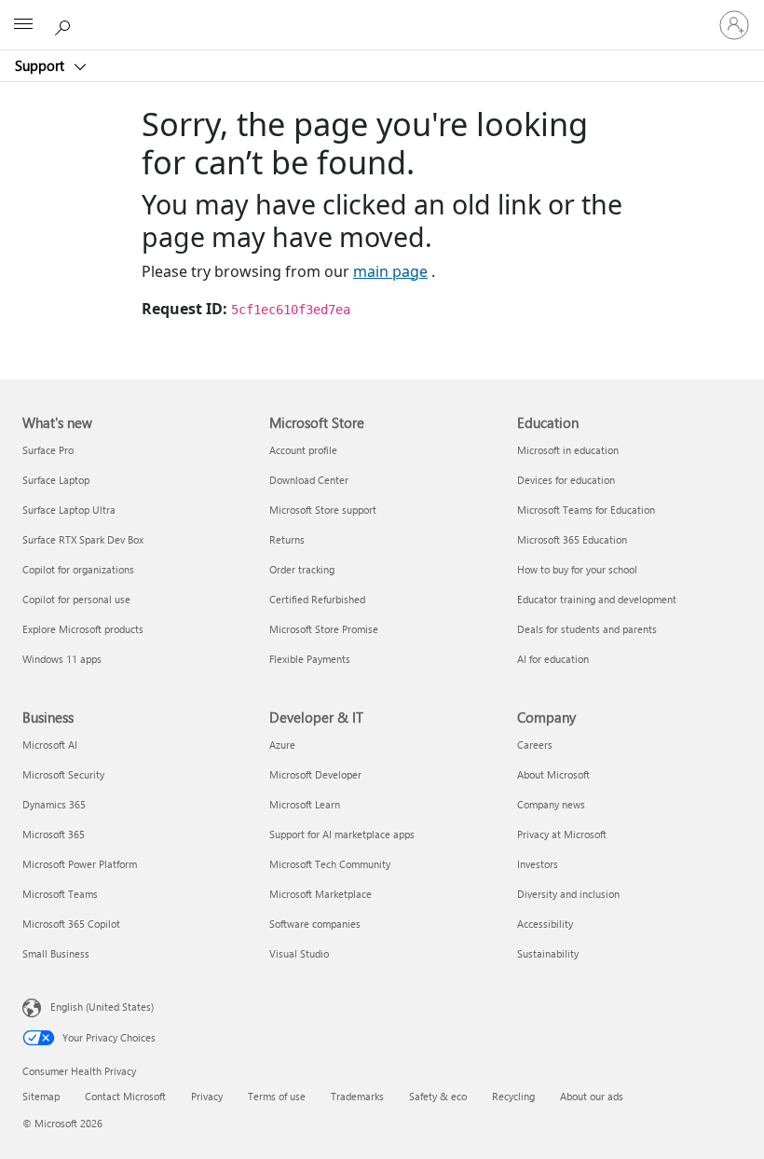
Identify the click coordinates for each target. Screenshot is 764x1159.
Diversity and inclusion (568, 894)
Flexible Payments (309, 659)
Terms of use (277, 1096)
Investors (537, 864)
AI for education (553, 659)
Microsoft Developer (315, 774)
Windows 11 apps (62, 659)
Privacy (207, 1096)
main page (390, 271)
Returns (287, 539)
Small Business (55, 953)
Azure (282, 745)
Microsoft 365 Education (572, 539)
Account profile (303, 450)
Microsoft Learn (304, 804)
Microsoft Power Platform (79, 864)
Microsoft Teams (60, 894)
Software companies (315, 924)
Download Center (308, 480)
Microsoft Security (63, 774)
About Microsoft (553, 774)
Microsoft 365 (53, 834)
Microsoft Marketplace (320, 894)
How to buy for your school (577, 569)
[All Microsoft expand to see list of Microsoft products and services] (23, 25)
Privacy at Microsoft (562, 834)
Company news (551, 804)
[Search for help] (65, 24)
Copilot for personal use (76, 599)
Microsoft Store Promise (323, 629)
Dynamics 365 (54, 804)
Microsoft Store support (322, 510)
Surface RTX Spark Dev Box (82, 539)
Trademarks (357, 1096)
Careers (535, 745)
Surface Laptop (55, 480)
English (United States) (102, 1007)
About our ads (591, 1096)
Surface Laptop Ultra (69, 510)
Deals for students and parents (587, 629)
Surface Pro (48, 450)
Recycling (513, 1096)
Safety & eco (438, 1096)
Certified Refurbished (317, 599)
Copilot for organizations (78, 569)
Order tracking (301, 569)
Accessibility (545, 924)
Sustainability (548, 953)
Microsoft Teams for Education (586, 510)
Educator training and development (596, 599)
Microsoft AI (49, 745)
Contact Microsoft (125, 1096)
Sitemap (41, 1096)
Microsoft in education (568, 450)
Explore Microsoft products (82, 629)
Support (41, 65)
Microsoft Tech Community (329, 864)
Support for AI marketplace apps (342, 834)
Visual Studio (299, 953)
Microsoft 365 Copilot (71, 924)
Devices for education (566, 480)
